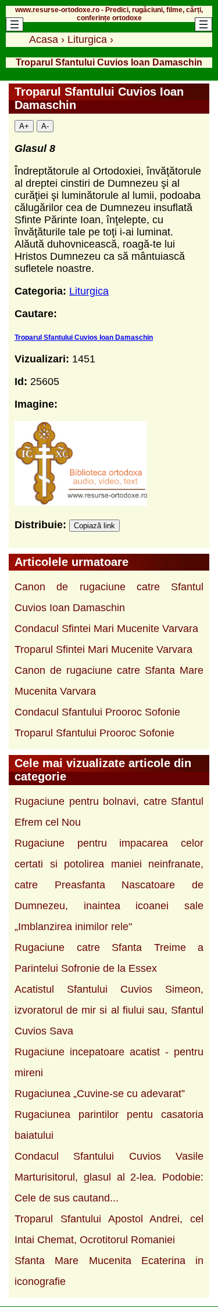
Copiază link (94, 525)
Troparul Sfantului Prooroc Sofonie (94, 733)
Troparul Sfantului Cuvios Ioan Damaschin (84, 337)
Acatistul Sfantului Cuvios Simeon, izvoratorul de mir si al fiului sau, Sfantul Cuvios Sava (109, 1010)
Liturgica (89, 291)
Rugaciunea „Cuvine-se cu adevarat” (100, 1093)
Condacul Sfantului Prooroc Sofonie (97, 712)
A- (45, 126)
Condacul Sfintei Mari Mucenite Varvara (106, 628)
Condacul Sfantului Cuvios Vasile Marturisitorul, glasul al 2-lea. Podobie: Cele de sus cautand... (109, 1177)
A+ (24, 126)
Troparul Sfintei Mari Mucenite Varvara (103, 649)
